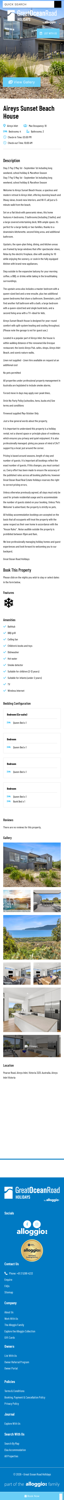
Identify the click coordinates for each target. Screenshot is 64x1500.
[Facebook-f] (27, 1224)
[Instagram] (37, 1224)
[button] (7, 33)
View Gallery (24, 82)
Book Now (33, 1496)
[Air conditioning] (8, 602)
